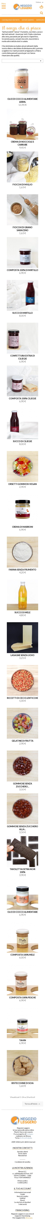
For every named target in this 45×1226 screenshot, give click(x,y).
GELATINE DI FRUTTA (22, 740)
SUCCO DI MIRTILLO (22, 313)
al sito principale (26, 1138)
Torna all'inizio (33, 1104)
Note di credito (22, 1196)
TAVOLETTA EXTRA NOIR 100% (22, 870)
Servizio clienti (22, 1152)
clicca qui (28, 1218)
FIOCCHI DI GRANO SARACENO (22, 229)
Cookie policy (22, 1183)
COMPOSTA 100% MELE (22, 954)
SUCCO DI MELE (22, 612)
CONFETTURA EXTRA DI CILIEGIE (22, 357)
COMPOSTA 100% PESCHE (22, 997)
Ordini (22, 1194)
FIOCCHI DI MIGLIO (22, 184)
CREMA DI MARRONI (22, 527)
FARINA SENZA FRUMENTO (22, 569)
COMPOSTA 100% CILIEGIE (22, 398)
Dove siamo (28, 20)
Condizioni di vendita (22, 1162)
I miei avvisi (22, 1204)
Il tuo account (22, 1188)
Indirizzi (22, 1198)
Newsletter (22, 1155)
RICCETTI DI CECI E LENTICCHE (22, 698)
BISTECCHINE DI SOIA (23, 1083)
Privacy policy (23, 1181)
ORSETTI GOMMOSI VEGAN (22, 484)
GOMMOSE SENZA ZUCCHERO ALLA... (22, 828)
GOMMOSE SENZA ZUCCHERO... (22, 785)
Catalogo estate (11, 20)
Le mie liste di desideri (22, 1202)
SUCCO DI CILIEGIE (22, 441)
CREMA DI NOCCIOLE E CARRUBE (22, 143)
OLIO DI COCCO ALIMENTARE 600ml (22, 100)
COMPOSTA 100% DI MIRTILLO (22, 270)
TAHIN (22, 1040)
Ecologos (29, 1134)
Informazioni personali (22, 1192)
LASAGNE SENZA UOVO (22, 655)
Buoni (22, 1200)
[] (41, 13)
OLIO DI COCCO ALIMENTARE (22, 912)
